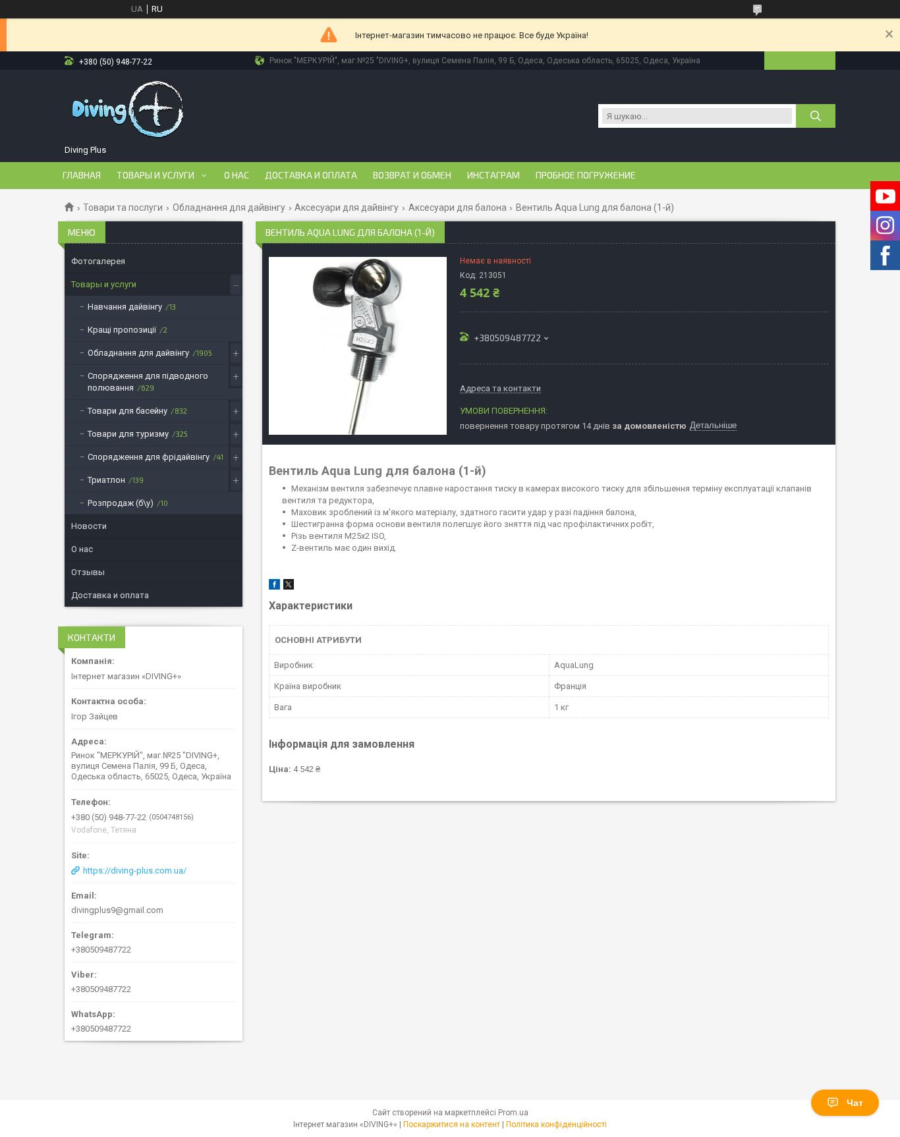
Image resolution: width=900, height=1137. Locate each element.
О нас (236, 175)
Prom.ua (513, 1112)
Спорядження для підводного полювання (148, 382)
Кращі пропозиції (122, 330)
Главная (82, 175)
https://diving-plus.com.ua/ (134, 870)
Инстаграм (493, 175)
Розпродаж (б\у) (121, 503)
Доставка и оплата (311, 175)
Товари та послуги (123, 207)
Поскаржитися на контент (451, 1124)
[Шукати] (815, 116)
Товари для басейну (127, 411)
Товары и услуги (155, 175)
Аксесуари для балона (457, 207)
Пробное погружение (586, 175)
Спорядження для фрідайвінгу (149, 457)
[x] (288, 587)
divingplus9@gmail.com (117, 910)
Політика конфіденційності (556, 1124)
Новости (89, 526)
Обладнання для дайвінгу (229, 207)
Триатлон (106, 480)
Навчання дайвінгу (125, 307)
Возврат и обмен (412, 175)
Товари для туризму (128, 434)
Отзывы (88, 572)
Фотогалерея (98, 261)
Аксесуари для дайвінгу (347, 207)
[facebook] (274, 587)
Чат (855, 1102)
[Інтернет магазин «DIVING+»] (129, 109)
